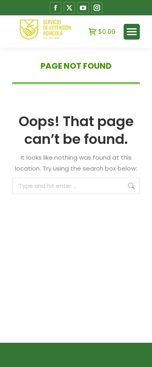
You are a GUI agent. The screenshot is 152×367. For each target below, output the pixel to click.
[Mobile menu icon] (132, 32)
